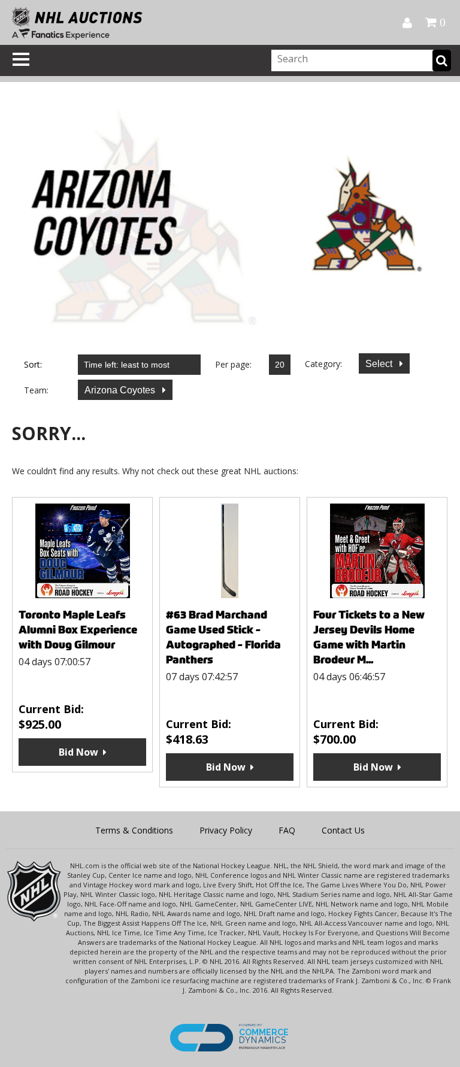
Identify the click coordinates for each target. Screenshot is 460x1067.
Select (380, 364)
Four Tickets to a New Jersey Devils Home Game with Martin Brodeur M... (369, 637)
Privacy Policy (225, 830)
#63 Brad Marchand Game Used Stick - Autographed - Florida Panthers (223, 637)
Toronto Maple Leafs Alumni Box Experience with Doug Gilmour (78, 629)
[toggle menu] (21, 59)
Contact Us (343, 830)
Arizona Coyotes (121, 390)
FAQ (287, 830)
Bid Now (78, 752)
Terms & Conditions (134, 830)
